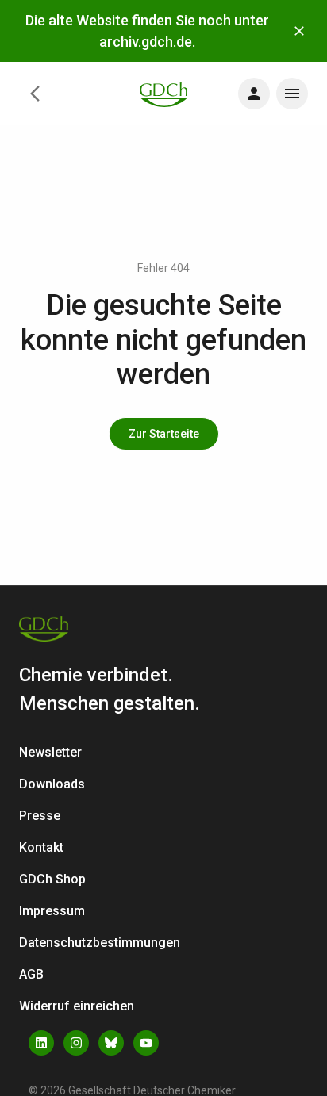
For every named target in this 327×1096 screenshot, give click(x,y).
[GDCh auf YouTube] (146, 1043)
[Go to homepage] (163, 93)
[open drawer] (254, 93)
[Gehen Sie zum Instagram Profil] (76, 1043)
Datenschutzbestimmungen (99, 942)
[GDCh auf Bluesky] (111, 1043)
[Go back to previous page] (35, 93)
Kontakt (41, 847)
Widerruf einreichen (76, 1006)
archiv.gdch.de (145, 41)
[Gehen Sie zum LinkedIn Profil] (41, 1043)
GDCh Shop (52, 879)
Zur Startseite (164, 433)
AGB (31, 974)
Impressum (52, 910)
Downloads (52, 783)
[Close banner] (299, 31)
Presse (39, 815)
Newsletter (50, 752)
